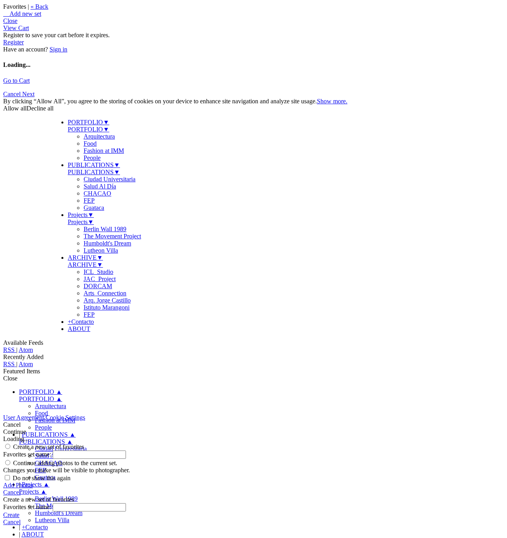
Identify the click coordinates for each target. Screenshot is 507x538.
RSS (9, 349)
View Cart (16, 28)
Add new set (22, 13)
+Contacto (81, 321)
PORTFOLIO (88, 122)
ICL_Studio (98, 271)
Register (13, 42)
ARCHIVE (85, 257)
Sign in (58, 49)
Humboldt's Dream (107, 243)
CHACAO (97, 193)
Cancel (12, 94)
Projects (81, 214)
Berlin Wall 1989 (105, 229)
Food (90, 143)
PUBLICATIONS (94, 165)
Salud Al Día (100, 186)
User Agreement (23, 417)
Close (10, 20)
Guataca (94, 207)
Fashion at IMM (104, 150)
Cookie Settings (65, 417)
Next (28, 94)
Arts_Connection (105, 293)
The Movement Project (112, 236)
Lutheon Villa (101, 250)
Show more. (332, 101)
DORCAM (98, 286)
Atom (26, 349)
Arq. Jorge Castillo (107, 300)
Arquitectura (99, 136)
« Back (39, 6)
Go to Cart (16, 80)
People (92, 157)
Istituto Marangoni (107, 307)
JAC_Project (100, 279)
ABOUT (79, 328)
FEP (89, 200)
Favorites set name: (28, 454)
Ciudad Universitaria (109, 179)
